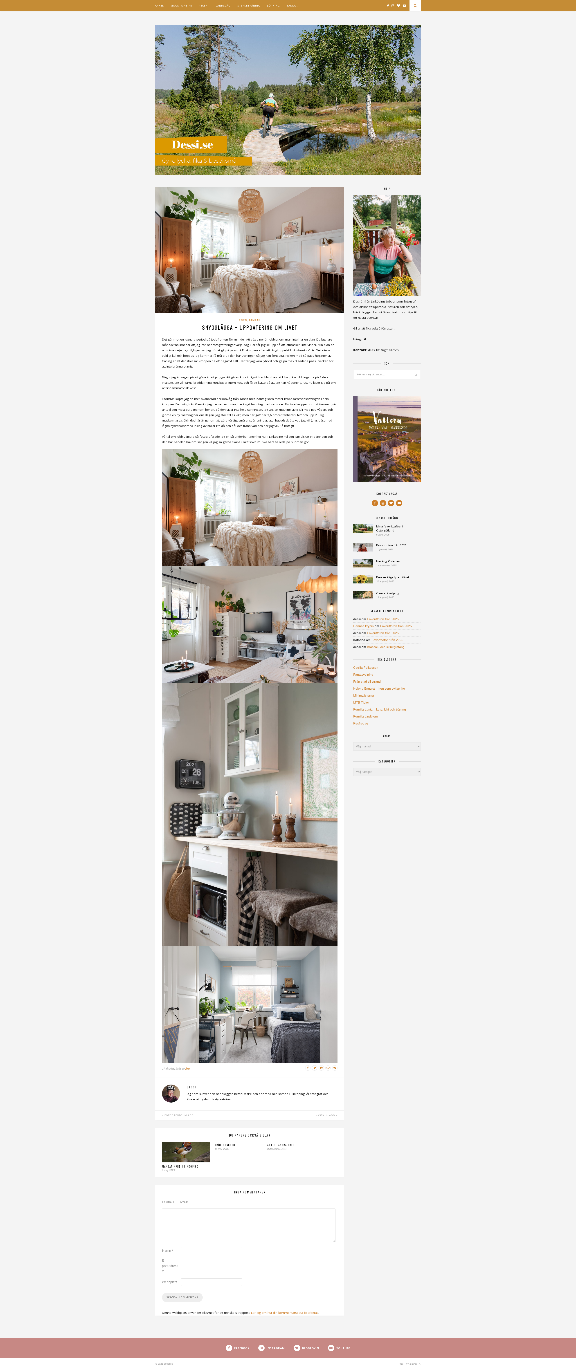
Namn (168, 1250)
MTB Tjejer (361, 702)
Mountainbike (181, 5)
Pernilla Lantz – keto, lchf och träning (379, 709)
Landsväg (223, 5)
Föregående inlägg (179, 1115)
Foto (243, 320)
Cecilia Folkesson (365, 667)
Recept (204, 5)
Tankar (292, 5)
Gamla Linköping (387, 593)
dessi (187, 1069)
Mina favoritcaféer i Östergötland (389, 528)
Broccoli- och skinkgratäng (386, 647)
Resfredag (360, 723)
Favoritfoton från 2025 (391, 545)
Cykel (159, 5)
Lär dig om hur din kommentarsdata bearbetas (284, 1313)
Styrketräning (248, 5)
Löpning (273, 5)
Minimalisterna (363, 695)
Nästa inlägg (326, 1115)
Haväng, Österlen (388, 561)
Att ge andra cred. (281, 1145)
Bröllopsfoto (225, 1145)
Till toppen (409, 1364)
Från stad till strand (367, 681)
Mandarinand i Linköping (180, 1166)
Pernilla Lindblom (365, 716)
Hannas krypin (363, 626)
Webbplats (169, 1282)
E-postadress (170, 1265)
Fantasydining (363, 674)
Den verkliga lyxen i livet (392, 577)
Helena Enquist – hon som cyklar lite (379, 688)
